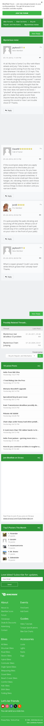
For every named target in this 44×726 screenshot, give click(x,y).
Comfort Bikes (7, 682)
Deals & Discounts (8, 622)
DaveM (15, 148)
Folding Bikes (6, 693)
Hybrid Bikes (6, 659)
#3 (40, 215)
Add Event (24, 611)
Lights (22, 648)
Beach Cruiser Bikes (9, 678)
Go (40, 356)
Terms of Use (15, 720)
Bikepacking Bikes (8, 670)
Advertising (5, 626)
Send (9, 584)
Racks (22, 652)
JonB (14, 204)
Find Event (24, 607)
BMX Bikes (5, 689)
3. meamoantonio (15, 545)
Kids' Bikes (5, 685)
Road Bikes (5, 652)
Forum (3, 615)
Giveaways (5, 619)
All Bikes (4, 644)
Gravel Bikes (6, 674)
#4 (40, 258)
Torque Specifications (29, 627)
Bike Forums (8, 21)
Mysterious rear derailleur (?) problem (12, 335)
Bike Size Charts (26, 631)
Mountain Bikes (7, 648)
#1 (40, 58)
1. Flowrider (13, 533)
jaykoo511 (17, 47)
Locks (22, 644)
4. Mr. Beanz (13, 551)
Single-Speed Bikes (8, 667)
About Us (5, 607)
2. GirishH (12, 539)
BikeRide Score (7, 611)
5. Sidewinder (13, 557)
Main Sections (21, 21)
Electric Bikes (6, 655)
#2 (40, 159)
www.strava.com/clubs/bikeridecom (18, 518)
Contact (4, 630)
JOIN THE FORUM (22, 13)
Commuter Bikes (7, 663)
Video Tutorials (26, 624)
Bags (22, 655)
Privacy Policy (5, 720)
